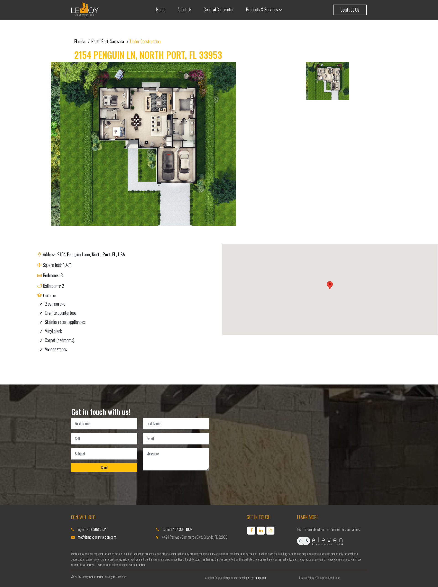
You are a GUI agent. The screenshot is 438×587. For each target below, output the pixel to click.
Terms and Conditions (328, 577)
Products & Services (262, 9)
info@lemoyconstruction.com (96, 537)
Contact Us (350, 9)
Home (160, 9)
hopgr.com (260, 577)
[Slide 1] (328, 82)
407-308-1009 (183, 529)
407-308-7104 (97, 529)
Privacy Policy (306, 577)
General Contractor (219, 9)
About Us (184, 9)
